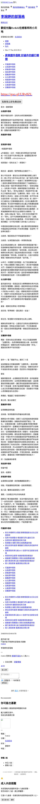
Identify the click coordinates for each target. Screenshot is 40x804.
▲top (3, 666)
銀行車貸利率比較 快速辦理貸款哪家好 (20, 561)
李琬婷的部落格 (13, 17)
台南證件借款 (10, 67)
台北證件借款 (10, 77)
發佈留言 (4, 683)
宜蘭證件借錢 (10, 87)
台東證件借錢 (10, 85)
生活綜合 (18, 37)
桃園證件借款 (10, 80)
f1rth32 (3, 644)
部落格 (7, 44)
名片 (7, 46)
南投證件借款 (10, 72)
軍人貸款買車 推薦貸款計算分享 (17, 563)
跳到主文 (4, 22)
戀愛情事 (17, 662)
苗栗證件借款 (10, 82)
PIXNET (10, 772)
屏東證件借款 (10, 69)
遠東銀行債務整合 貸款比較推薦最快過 (20, 558)
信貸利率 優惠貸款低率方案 (15, 540)
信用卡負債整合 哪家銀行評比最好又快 (20, 538)
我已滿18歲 (5, 800)
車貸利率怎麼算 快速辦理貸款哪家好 (19, 556)
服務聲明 (23, 774)
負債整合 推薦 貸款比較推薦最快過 (18, 543)
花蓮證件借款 (10, 64)
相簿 (7, 41)
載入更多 (4, 670)
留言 (19, 656)
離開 (12, 800)
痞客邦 (14, 656)
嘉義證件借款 (10, 74)
